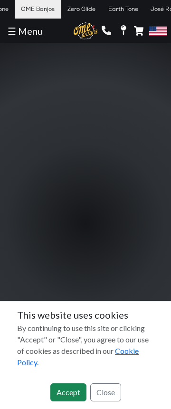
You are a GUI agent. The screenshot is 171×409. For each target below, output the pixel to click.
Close (105, 392)
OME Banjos (38, 9)
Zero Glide (81, 9)
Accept (68, 392)
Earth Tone (123, 9)
